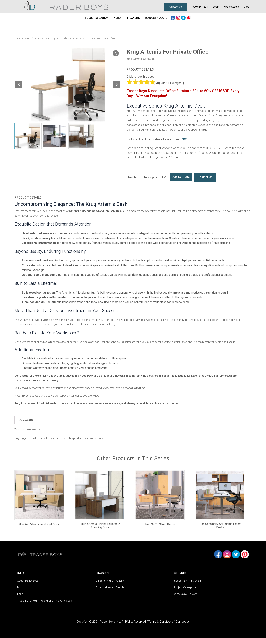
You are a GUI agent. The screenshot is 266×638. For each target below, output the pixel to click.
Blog (19, 587)
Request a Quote (156, 17)
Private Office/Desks (32, 38)
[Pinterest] (188, 17)
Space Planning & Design (188, 580)
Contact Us (175, 6)
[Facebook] (173, 17)
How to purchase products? (147, 177)
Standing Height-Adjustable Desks (63, 38)
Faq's (20, 593)
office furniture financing (110, 580)
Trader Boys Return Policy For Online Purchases (44, 600)
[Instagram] (178, 17)
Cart (246, 6)
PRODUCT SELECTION (96, 17)
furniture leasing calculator (111, 587)
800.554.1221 (200, 6)
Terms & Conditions (161, 621)
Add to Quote (181, 177)
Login (216, 6)
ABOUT (118, 17)
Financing (134, 17)
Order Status (231, 6)
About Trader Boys (28, 580)
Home (17, 38)
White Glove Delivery (185, 593)
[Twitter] (183, 17)
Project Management (186, 587)
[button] (116, 84)
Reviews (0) (25, 420)
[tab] (25, 420)
